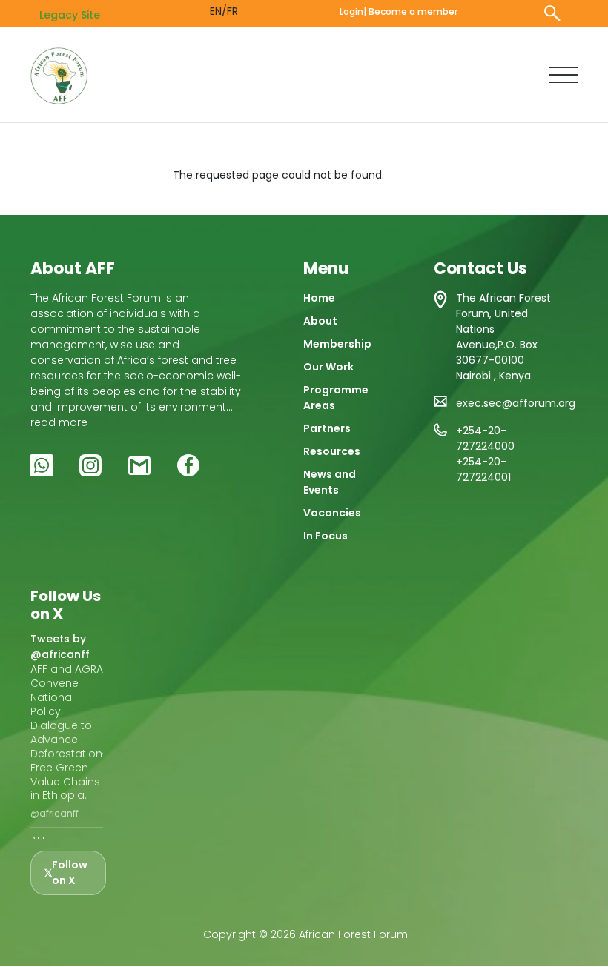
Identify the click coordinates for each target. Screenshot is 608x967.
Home (319, 297)
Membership (337, 343)
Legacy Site (69, 14)
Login (351, 11)
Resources (331, 451)
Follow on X (69, 872)
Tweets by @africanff (60, 646)
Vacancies (332, 512)
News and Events (329, 482)
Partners (327, 428)
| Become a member (410, 11)
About (320, 320)
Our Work (328, 366)
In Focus (325, 535)
